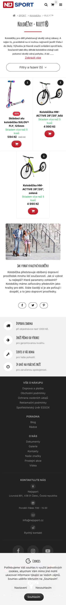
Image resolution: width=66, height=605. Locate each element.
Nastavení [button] (20, 587)
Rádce (33, 426)
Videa (33, 465)
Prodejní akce (33, 460)
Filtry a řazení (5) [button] (31, 67)
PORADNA (33, 416)
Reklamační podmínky (33, 402)
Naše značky (33, 456)
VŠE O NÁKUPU (33, 382)
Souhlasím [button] (33, 596)
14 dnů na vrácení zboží (28, 364)
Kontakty (33, 451)
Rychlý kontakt (33, 532)
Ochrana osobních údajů (33, 397)
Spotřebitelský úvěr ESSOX (33, 407)
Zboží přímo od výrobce (27, 337)
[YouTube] (47, 551)
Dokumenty (33, 441)
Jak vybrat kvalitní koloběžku (33, 265)
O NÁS (33, 436)
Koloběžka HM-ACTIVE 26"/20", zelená (33, 189)
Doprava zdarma (24, 323)
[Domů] (18, 5)
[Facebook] (18, 551)
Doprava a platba (33, 388)
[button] (16, 144)
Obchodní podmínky (33, 393)
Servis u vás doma (25, 352)
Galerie (33, 446)
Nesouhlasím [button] (44, 587)
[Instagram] (33, 551)
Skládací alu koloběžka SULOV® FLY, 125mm (16, 122)
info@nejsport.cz (33, 520)
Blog (33, 422)
